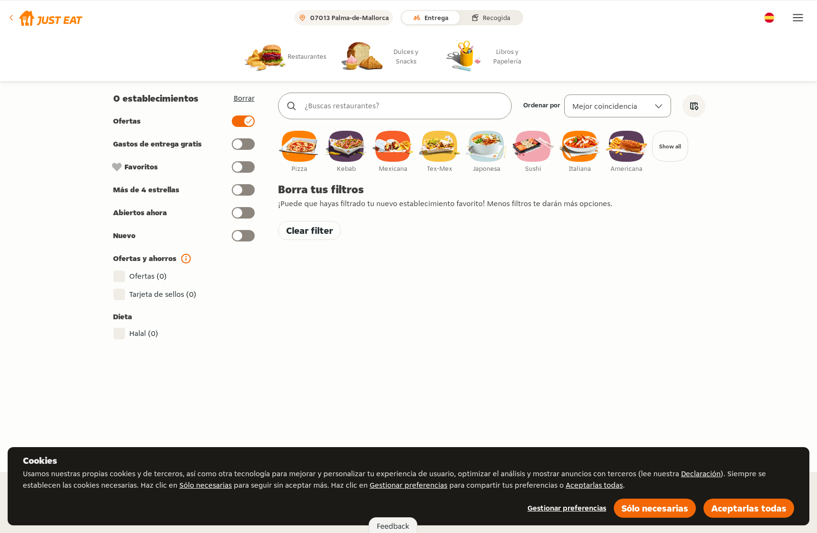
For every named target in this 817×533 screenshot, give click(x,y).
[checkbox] (299, 152)
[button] (45, 17)
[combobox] (404, 106)
